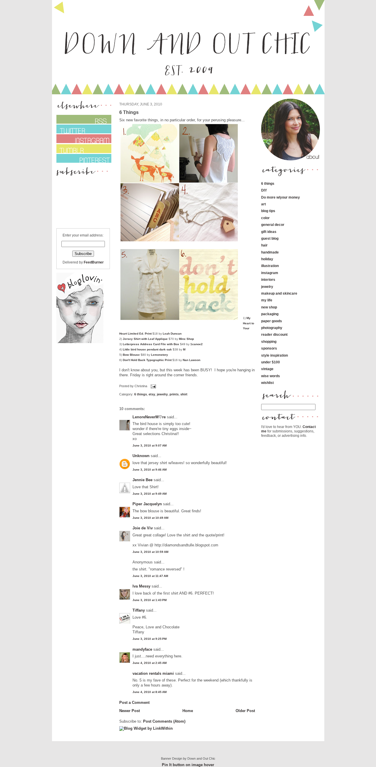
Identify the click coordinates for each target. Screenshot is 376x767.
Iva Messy (141, 586)
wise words (270, 376)
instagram (269, 273)
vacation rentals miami (153, 673)
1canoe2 (196, 344)
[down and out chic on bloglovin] (79, 342)
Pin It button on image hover (188, 765)
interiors (268, 279)
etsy (152, 394)
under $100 (270, 362)
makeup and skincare (279, 293)
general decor (272, 224)
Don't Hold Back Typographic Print (147, 360)
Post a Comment (134, 702)
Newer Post (129, 711)
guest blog (269, 238)
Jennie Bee (142, 480)
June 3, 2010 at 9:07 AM (149, 445)
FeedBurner (94, 262)
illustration (270, 266)
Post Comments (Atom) (164, 721)
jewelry (162, 394)
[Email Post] (152, 386)
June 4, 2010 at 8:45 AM (149, 692)
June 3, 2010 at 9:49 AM (149, 493)
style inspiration (274, 355)
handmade (270, 252)
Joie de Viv (142, 528)
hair (264, 245)
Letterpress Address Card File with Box (151, 344)
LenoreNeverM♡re (149, 417)
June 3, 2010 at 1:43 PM (149, 600)
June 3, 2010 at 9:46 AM (149, 469)
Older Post (245, 711)
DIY (264, 190)
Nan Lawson (191, 360)
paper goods (271, 321)
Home (187, 711)
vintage (267, 369)
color (265, 218)
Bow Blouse (132, 354)
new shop (269, 307)
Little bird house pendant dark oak (147, 349)
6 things (140, 394)
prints (174, 394)
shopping (268, 341)
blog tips (268, 211)
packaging (269, 314)
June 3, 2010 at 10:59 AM (150, 551)
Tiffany (138, 610)
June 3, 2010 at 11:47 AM (150, 576)
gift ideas (268, 232)
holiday (267, 259)
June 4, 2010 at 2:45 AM (149, 662)
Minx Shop (186, 338)
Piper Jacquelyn (147, 504)
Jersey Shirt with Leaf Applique (145, 338)
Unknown (141, 456)
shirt (183, 394)
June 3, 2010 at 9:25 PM (149, 638)
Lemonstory (159, 354)
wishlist (267, 383)
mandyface (142, 649)
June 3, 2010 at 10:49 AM (150, 517)
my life (266, 300)
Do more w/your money (280, 197)
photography (271, 328)
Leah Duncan (172, 333)
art (263, 204)
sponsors (269, 348)
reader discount (274, 334)
